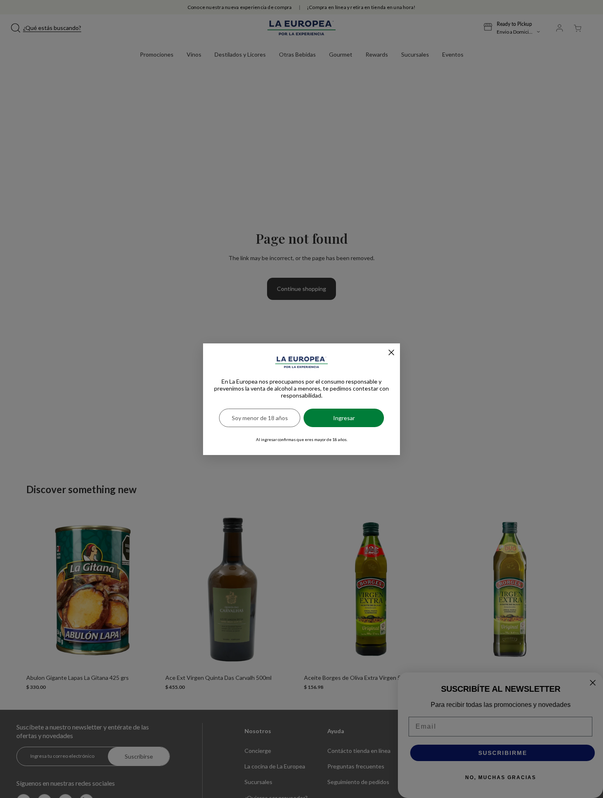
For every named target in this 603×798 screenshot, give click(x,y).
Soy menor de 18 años (260, 417)
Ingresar (344, 417)
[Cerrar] (391, 352)
